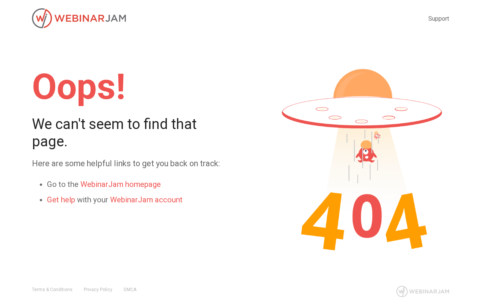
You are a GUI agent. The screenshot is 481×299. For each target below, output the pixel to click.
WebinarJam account (146, 199)
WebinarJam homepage (120, 184)
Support (438, 18)
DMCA (130, 289)
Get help (61, 199)
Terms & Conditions (52, 289)
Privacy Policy (98, 289)
